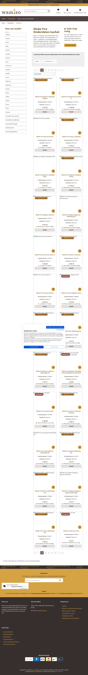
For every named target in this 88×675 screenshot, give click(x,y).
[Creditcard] (60, 659)
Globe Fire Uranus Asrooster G (45, 255)
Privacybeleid (60, 329)
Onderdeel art (49, 61)
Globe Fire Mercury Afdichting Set (45, 492)
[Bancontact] (54, 659)
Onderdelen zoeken (67, 616)
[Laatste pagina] (62, 70)
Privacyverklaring (8, 632)
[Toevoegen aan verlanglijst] (53, 93)
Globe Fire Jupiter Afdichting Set (71, 452)
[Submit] (60, 580)
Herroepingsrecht (8, 639)
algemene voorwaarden (66, 593)
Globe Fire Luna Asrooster (44, 411)
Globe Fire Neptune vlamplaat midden (45, 97)
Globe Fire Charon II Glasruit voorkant (71, 412)
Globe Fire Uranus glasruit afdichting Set (44, 452)
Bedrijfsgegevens (8, 634)
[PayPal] (36, 659)
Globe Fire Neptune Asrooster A (71, 97)
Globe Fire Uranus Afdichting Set (44, 532)
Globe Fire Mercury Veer (71, 531)
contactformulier (55, 5)
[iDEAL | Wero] (48, 659)
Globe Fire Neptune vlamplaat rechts (71, 176)
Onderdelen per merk (68, 613)
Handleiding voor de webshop (70, 618)
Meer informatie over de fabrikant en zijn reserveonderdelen (22, 561)
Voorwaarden (7, 637)
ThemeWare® (59, 671)
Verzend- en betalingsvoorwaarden (72, 608)
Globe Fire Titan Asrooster (44, 137)
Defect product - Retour (68, 611)
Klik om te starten (17, 586)
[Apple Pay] (42, 659)
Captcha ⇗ (24, 588)
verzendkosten (36, 670)
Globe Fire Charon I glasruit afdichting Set (45, 372)
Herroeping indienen (9, 644)
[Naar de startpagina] (11, 11)
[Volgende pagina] (59, 70)
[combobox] (35, 11)
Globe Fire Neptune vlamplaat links (45, 176)
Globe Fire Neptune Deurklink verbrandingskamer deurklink (71, 372)
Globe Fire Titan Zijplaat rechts (71, 293)
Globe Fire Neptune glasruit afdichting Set (71, 216)
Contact (64, 606)
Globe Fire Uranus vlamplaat (71, 137)
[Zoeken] (49, 11)
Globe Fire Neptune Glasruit (45, 215)
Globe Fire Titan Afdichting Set (71, 331)
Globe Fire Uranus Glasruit (45, 293)
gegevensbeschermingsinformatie (40, 593)
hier (48, 341)
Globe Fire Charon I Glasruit (71, 255)
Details (45, 112)
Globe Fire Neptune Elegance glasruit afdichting (71, 492)
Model (37, 61)
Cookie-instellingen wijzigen (11, 642)
